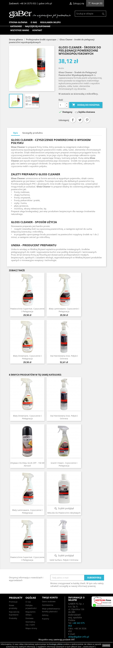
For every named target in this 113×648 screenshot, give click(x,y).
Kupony (45, 618)
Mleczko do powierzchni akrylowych (63, 512)
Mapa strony (31, 628)
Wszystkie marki (19, 30)
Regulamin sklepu (50, 22)
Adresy (45, 615)
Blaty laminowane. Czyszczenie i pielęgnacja (64, 310)
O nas (34, 22)
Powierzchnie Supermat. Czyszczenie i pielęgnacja (27, 310)
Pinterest (87, 120)
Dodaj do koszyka (85, 105)
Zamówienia (47, 605)
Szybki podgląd (64, 508)
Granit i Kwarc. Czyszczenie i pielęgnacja (64, 464)
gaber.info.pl (45, 3)
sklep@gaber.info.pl (78, 636)
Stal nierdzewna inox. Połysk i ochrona (64, 357)
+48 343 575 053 (76, 624)
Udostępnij (73, 120)
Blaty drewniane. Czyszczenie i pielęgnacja (27, 357)
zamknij (106, 645)
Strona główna (18, 22)
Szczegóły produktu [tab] (32, 132)
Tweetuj (80, 120)
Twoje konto (50, 597)
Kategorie (16, 26)
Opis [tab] (15, 132)
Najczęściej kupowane (37, 26)
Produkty (13, 618)
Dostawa (29, 618)
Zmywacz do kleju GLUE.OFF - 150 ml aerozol (27, 464)
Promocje (13, 601)
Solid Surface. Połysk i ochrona (64, 560)
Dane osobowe (49, 601)
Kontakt (37, 30)
